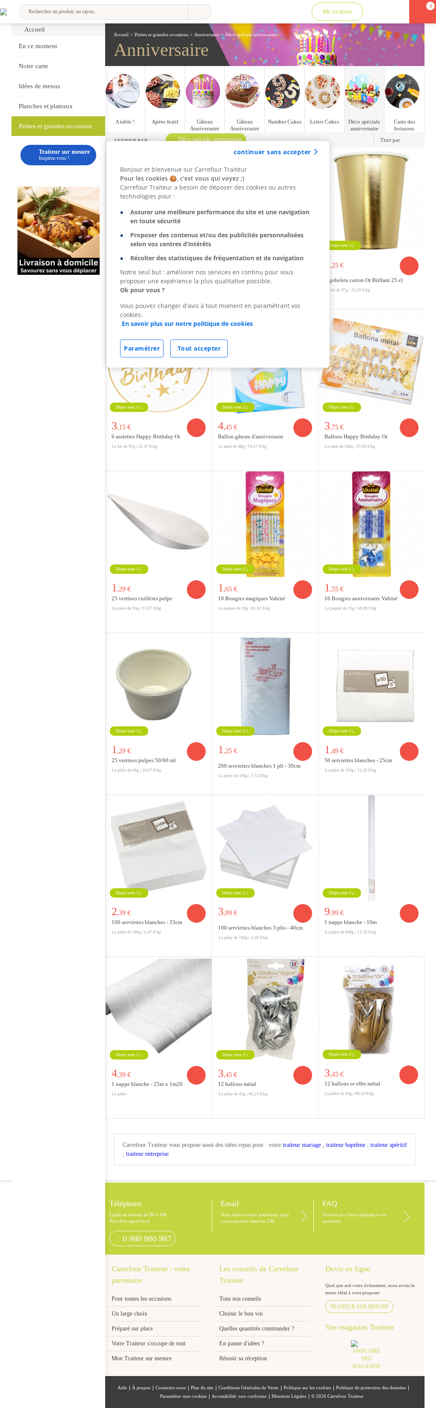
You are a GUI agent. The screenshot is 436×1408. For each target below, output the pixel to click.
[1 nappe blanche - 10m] (371, 848)
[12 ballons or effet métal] (371, 1009)
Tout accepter (199, 348)
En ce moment (38, 46)
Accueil (34, 29)
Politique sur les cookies (307, 1387)
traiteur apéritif (388, 1145)
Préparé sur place (132, 1328)
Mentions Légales (289, 1396)
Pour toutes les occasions (141, 1299)
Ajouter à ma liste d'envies (415, 302)
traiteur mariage (302, 1145)
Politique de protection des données (371, 1387)
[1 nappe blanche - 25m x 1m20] (159, 1010)
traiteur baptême (345, 1145)
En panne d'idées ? (241, 1343)
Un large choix (129, 1313)
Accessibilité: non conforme (239, 1396)
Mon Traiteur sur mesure (142, 1358)
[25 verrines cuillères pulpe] (159, 524)
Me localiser (337, 12)
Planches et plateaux (46, 106)
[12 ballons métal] (265, 1010)
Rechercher (199, 12)
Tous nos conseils (241, 1299)
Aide (122, 1387)
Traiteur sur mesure (359, 1307)
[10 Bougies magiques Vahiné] (265, 524)
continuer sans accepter (272, 152)
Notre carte (33, 66)
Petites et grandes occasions (55, 126)
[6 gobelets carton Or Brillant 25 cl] (371, 200)
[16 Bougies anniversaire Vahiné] (371, 524)
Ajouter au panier (409, 265)
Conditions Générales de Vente (248, 1387)
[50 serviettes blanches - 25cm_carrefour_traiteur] (371, 686)
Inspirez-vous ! (64, 155)
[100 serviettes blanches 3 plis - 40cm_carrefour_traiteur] (265, 848)
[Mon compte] (378, 11)
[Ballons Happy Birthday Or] (371, 362)
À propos (141, 1387)
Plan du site (202, 1387)
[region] (218, 254)
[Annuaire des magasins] (370, 1357)
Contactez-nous (170, 1387)
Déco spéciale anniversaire (210, 139)
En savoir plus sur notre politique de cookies (187, 324)
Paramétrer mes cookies (183, 1396)
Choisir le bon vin (241, 1313)
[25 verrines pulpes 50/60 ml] (159, 686)
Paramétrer (142, 348)
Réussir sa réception (243, 1358)
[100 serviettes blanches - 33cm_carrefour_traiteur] (159, 848)
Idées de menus (39, 86)
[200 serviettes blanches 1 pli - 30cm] (265, 686)
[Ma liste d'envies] (396, 11)
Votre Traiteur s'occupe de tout (149, 1343)
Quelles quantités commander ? (256, 1328)
